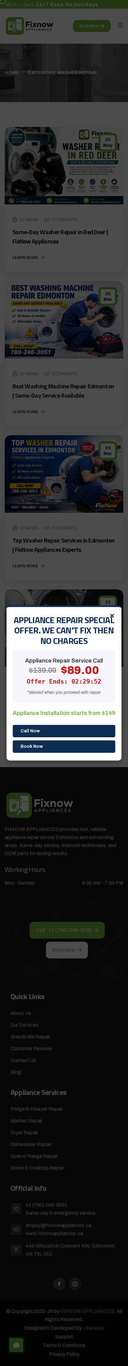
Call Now (30, 731)
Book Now (32, 746)
